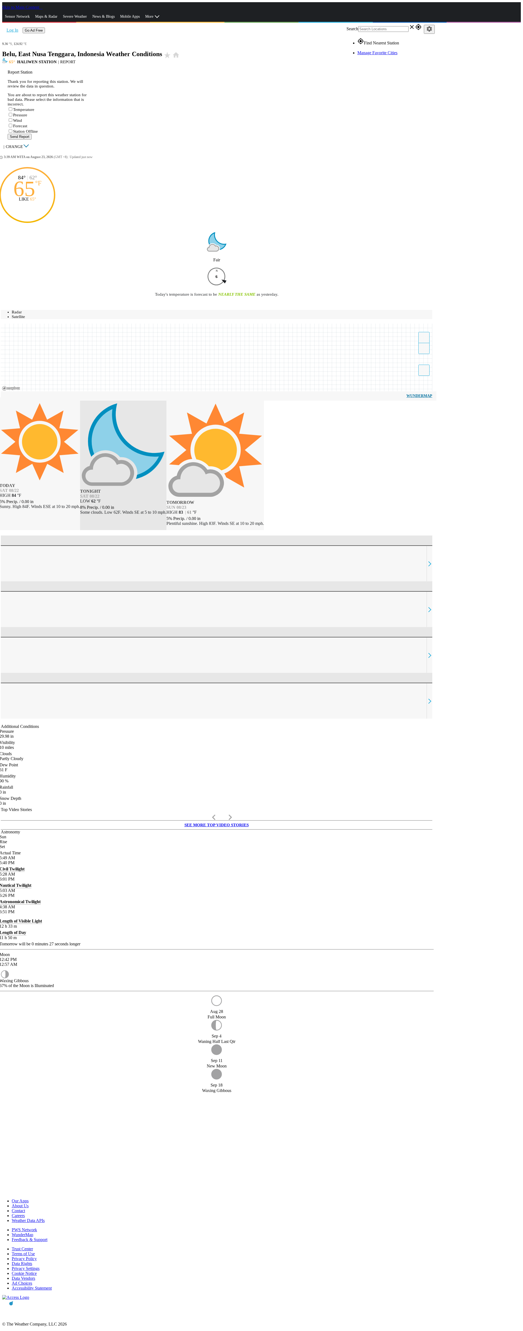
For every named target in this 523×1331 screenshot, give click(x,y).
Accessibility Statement (32, 1288)
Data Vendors (23, 1278)
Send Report (19, 137)
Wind (17, 120)
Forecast (20, 126)
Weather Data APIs (28, 1220)
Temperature (23, 109)
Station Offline (25, 131)
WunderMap (419, 396)
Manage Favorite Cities (377, 52)
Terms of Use (23, 1253)
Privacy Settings (25, 1268)
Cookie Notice (24, 1273)
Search (352, 28)
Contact (18, 1210)
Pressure (20, 115)
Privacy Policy (24, 1258)
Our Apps (20, 1201)
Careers (18, 1215)
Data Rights (22, 1263)
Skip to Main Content (21, 7)
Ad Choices (22, 1283)
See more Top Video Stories (216, 825)
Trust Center (22, 1249)
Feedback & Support (29, 1239)
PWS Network (24, 1229)
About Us (20, 1205)
